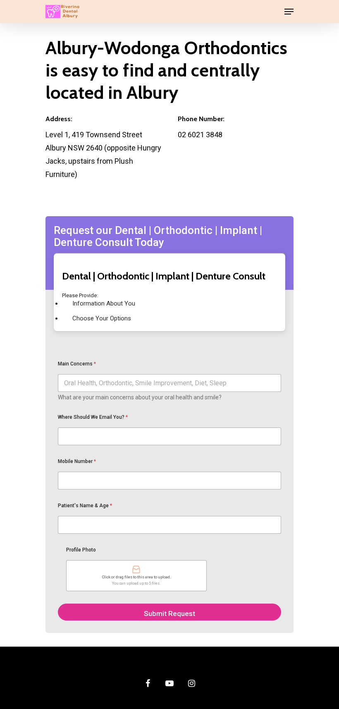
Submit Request (169, 613)
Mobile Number (77, 461)
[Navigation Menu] (289, 11)
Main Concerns (77, 364)
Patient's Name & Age (85, 505)
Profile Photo (81, 550)
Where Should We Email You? (93, 417)
